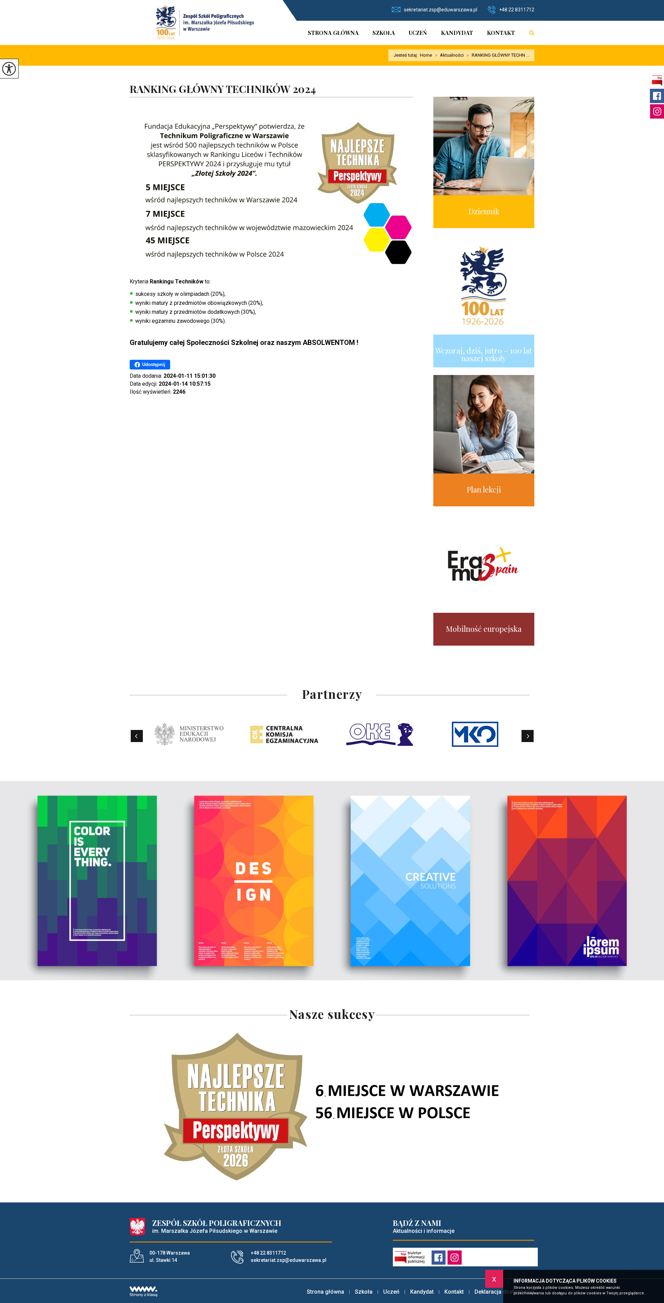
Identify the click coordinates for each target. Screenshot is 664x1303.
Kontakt (501, 33)
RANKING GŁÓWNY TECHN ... (498, 55)
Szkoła (383, 33)
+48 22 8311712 (516, 9)
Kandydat (457, 33)
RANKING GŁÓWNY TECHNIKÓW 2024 (223, 89)
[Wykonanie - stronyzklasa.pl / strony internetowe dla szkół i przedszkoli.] (143, 1292)
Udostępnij (153, 364)
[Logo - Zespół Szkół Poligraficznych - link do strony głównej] (205, 22)
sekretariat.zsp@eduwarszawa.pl (440, 9)
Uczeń (418, 33)
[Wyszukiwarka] (528, 33)
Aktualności (449, 55)
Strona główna (333, 33)
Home (426, 55)
